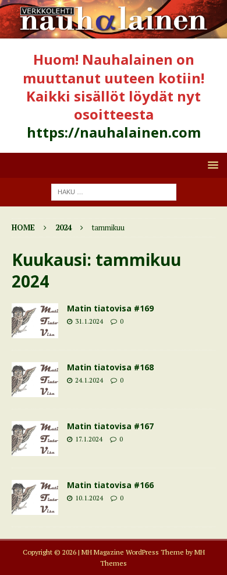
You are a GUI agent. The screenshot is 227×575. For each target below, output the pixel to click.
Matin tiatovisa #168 (110, 367)
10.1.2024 (89, 498)
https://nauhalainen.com (114, 132)
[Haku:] (113, 191)
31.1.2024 (89, 321)
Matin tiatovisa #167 (110, 426)
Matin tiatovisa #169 (110, 308)
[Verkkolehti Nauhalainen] (113, 31)
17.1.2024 (88, 439)
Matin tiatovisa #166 (110, 484)
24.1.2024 (89, 380)
